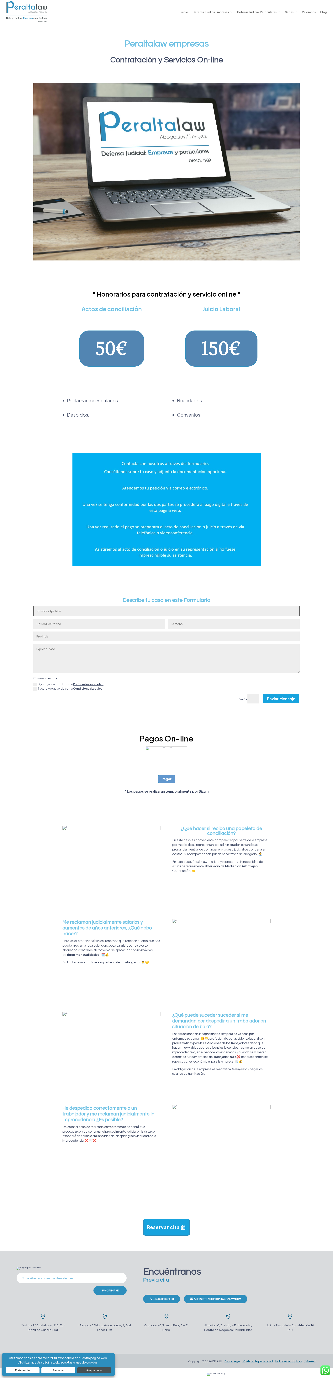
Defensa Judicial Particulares (257, 12)
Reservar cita (163, 1227)
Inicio (184, 12)
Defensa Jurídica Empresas (211, 12)
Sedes (289, 12)
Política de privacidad (88, 684)
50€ (112, 348)
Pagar (167, 779)
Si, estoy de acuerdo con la (70, 684)
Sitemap (310, 1361)
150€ (221, 348)
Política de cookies (288, 1361)
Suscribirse (110, 1290)
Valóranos (309, 12)
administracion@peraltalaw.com (217, 1299)
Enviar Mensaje (281, 698)
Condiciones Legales (87, 688)
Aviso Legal (232, 1361)
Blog (323, 12)
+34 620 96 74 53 (163, 1299)
